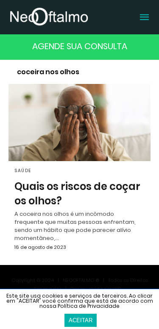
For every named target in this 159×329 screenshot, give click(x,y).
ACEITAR (80, 320)
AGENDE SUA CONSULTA (79, 46)
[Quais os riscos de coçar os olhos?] (79, 122)
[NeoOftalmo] (48, 16)
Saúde (22, 170)
